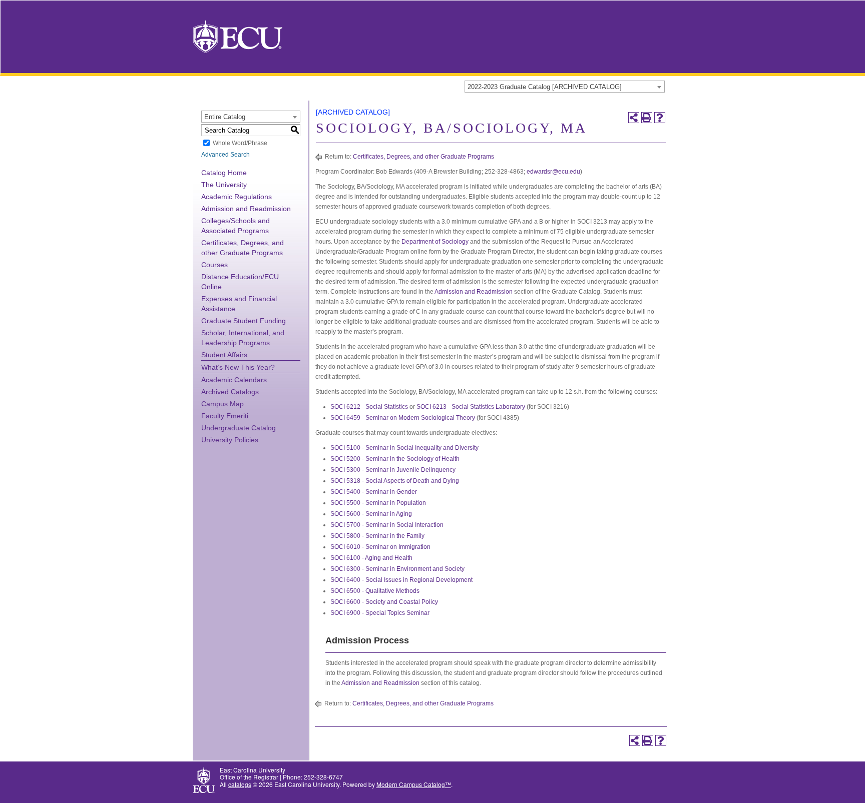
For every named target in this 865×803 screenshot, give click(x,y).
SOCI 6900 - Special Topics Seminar (379, 612)
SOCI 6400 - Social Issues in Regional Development (401, 579)
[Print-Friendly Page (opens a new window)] (646, 117)
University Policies (229, 440)
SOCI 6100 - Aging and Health (371, 557)
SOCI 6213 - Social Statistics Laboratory (470, 406)
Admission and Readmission (246, 209)
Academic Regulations (236, 197)
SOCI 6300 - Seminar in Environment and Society (397, 568)
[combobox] (565, 87)
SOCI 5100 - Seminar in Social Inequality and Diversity (404, 447)
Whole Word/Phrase (240, 143)
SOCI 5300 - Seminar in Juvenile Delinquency (393, 469)
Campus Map (222, 404)
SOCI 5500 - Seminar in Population (378, 502)
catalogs (239, 784)
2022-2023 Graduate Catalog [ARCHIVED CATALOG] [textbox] (545, 87)
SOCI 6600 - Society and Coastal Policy (384, 601)
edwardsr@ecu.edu (553, 171)
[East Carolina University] (237, 36)
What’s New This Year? (238, 367)
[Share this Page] (633, 117)
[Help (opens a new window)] (659, 117)
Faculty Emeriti (224, 416)
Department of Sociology (435, 241)
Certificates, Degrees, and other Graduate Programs (423, 156)
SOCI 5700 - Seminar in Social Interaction (387, 524)
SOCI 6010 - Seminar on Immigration (380, 546)
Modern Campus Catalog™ (413, 784)
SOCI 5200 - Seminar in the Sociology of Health (395, 458)
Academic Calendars (234, 380)
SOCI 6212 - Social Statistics (369, 406)
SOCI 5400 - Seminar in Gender (373, 491)
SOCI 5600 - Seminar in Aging (371, 513)
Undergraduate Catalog (238, 428)
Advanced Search (225, 154)
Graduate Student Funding (243, 321)
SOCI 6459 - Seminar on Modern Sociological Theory (402, 417)
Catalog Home (224, 173)
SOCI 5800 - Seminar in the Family (377, 535)
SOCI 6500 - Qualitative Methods (374, 590)
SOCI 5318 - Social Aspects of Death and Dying (394, 480)
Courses (214, 265)
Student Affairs (224, 355)
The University (224, 185)
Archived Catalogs (230, 392)
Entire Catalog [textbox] (224, 117)
